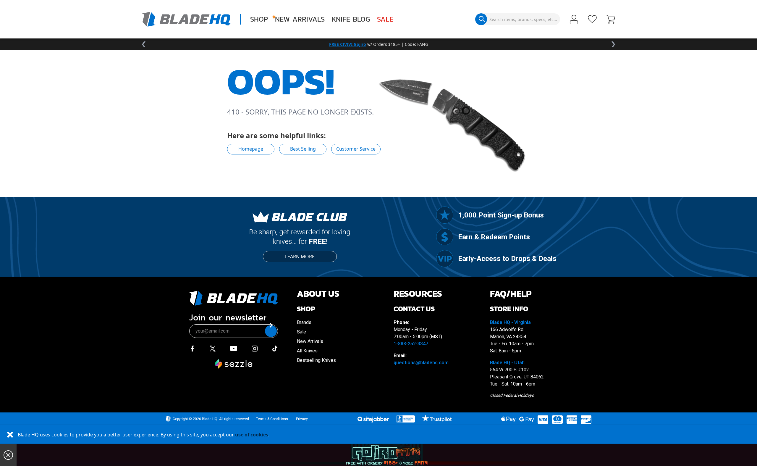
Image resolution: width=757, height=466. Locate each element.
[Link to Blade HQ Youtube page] (233, 348)
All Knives (307, 351)
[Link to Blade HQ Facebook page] (192, 348)
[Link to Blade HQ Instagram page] (254, 348)
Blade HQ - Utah (507, 362)
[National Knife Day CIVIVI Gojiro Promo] (387, 455)
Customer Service (356, 149)
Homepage (250, 149)
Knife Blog (351, 19)
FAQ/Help (510, 293)
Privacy (302, 419)
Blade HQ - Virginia (510, 322)
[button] (610, 20)
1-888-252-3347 (411, 343)
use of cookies (251, 434)
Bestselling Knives (316, 360)
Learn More (300, 256)
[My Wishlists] (592, 19)
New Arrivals (300, 19)
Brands (304, 322)
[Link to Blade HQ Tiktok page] (275, 348)
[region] (378, 44)
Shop (259, 19)
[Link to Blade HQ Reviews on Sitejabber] (373, 420)
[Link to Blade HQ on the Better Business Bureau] (405, 419)
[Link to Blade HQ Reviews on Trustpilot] (436, 418)
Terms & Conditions (272, 419)
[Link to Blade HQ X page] (213, 348)
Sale (385, 19)
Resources (418, 293)
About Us (318, 293)
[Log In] (574, 20)
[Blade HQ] (186, 19)
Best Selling (303, 149)
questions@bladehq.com (421, 362)
